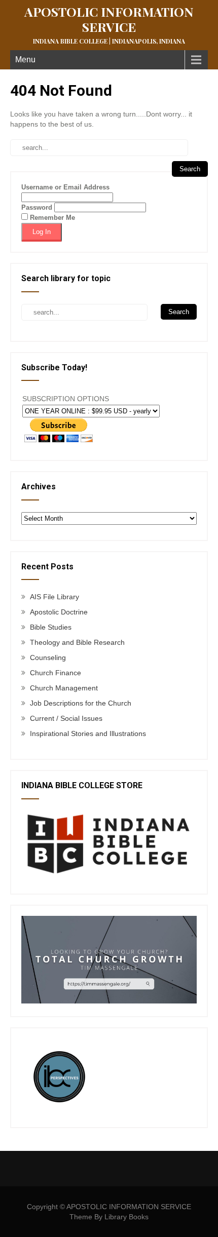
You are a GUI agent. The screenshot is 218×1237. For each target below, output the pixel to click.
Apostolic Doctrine (59, 612)
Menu (25, 59)
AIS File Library (54, 597)
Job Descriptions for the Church (80, 703)
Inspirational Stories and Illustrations (88, 733)
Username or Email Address (65, 187)
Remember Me (51, 217)
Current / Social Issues (66, 718)
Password (36, 207)
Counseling (48, 657)
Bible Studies (50, 627)
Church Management (64, 688)
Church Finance (55, 673)
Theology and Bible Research (77, 642)
